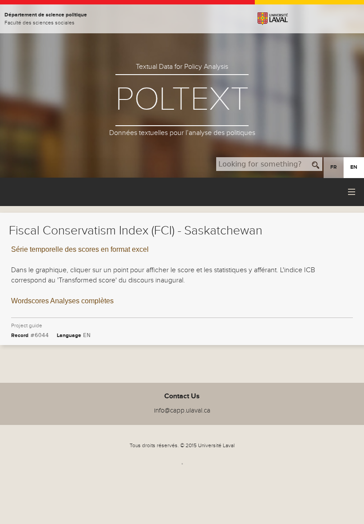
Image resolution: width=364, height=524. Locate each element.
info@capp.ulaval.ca (182, 410)
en (353, 167)
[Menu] (352, 192)
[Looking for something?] (315, 164)
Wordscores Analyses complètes (62, 301)
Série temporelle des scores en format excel (80, 249)
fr (333, 167)
